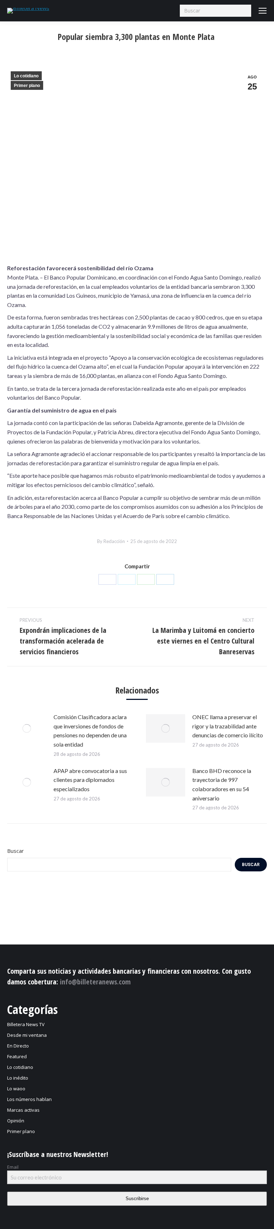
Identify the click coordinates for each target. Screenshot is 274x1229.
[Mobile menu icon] (262, 10)
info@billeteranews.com (95, 982)
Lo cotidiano (26, 75)
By (111, 541)
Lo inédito (17, 1078)
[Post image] (26, 728)
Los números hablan (29, 1099)
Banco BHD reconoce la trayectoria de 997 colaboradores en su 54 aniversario (221, 784)
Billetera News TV (26, 1024)
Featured (17, 1056)
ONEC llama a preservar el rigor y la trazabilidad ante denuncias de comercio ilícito (227, 725)
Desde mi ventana (27, 1035)
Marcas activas (23, 1110)
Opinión (15, 1120)
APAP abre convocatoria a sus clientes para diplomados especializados (90, 779)
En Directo (18, 1046)
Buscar (15, 850)
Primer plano (27, 85)
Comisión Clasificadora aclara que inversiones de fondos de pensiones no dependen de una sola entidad (90, 730)
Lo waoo (16, 1088)
